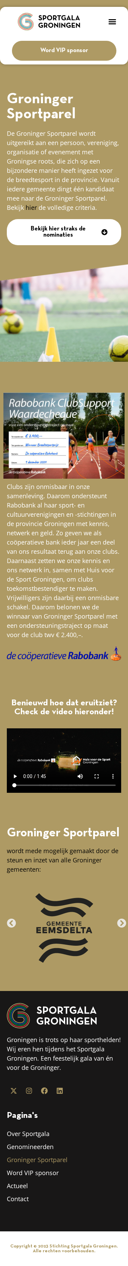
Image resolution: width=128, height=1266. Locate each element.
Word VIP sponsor (33, 1173)
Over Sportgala (28, 1134)
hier (31, 207)
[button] (112, 21)
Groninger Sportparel (37, 1160)
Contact (18, 1199)
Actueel (17, 1186)
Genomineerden (30, 1147)
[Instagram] (29, 1091)
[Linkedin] (60, 1091)
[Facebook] (44, 1091)
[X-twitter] (13, 1091)
